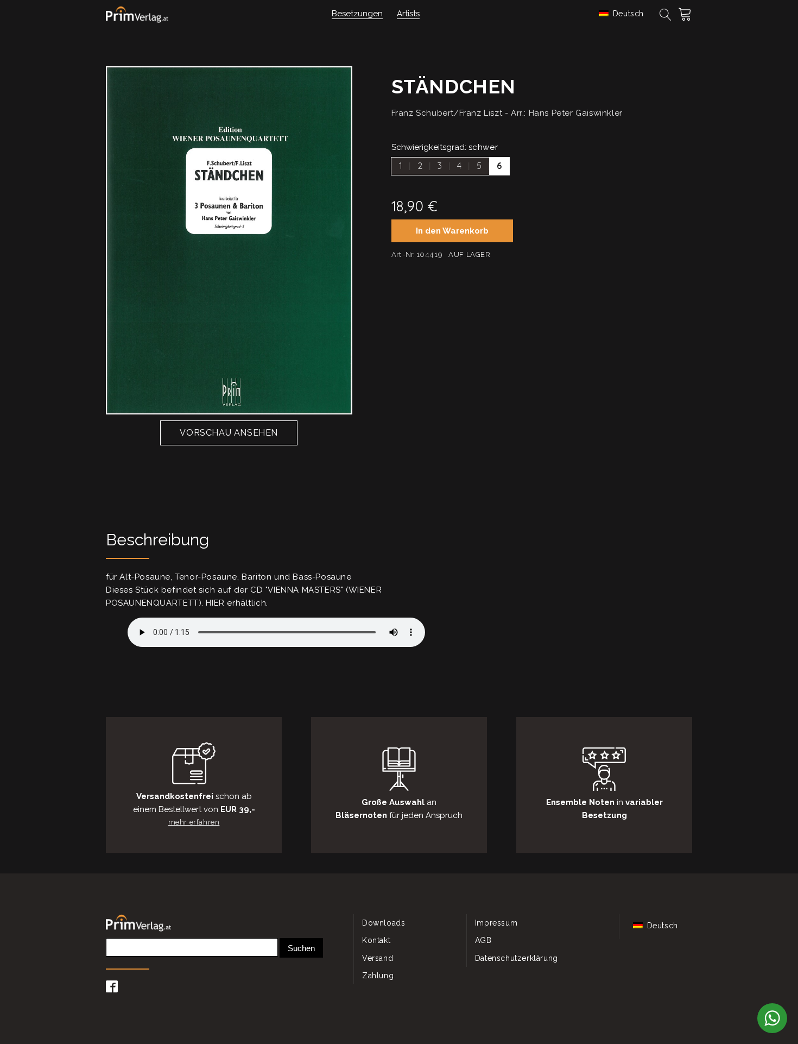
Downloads (383, 923)
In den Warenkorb (452, 231)
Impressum (496, 923)
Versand (377, 958)
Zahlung (378, 975)
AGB (483, 940)
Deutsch (627, 13)
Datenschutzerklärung (516, 958)
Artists (408, 13)
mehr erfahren (194, 822)
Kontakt (376, 940)
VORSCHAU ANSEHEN (229, 432)
